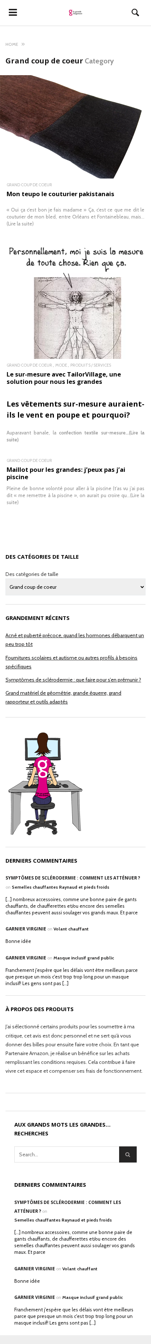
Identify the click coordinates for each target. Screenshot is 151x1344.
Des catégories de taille (31, 574)
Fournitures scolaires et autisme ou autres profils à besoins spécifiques (71, 662)
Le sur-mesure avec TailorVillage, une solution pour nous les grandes (64, 378)
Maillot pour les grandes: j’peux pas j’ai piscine (66, 473)
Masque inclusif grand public (84, 958)
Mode (61, 365)
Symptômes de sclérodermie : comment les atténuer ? (72, 878)
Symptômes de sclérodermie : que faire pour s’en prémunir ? (73, 679)
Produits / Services (90, 365)
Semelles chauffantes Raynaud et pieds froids (60, 887)
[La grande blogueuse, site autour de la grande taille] (75, 13)
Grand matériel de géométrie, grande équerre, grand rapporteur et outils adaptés (63, 697)
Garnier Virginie (25, 929)
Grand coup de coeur (29, 185)
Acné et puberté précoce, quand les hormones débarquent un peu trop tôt (74, 639)
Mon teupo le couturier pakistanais (60, 194)
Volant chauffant (71, 929)
